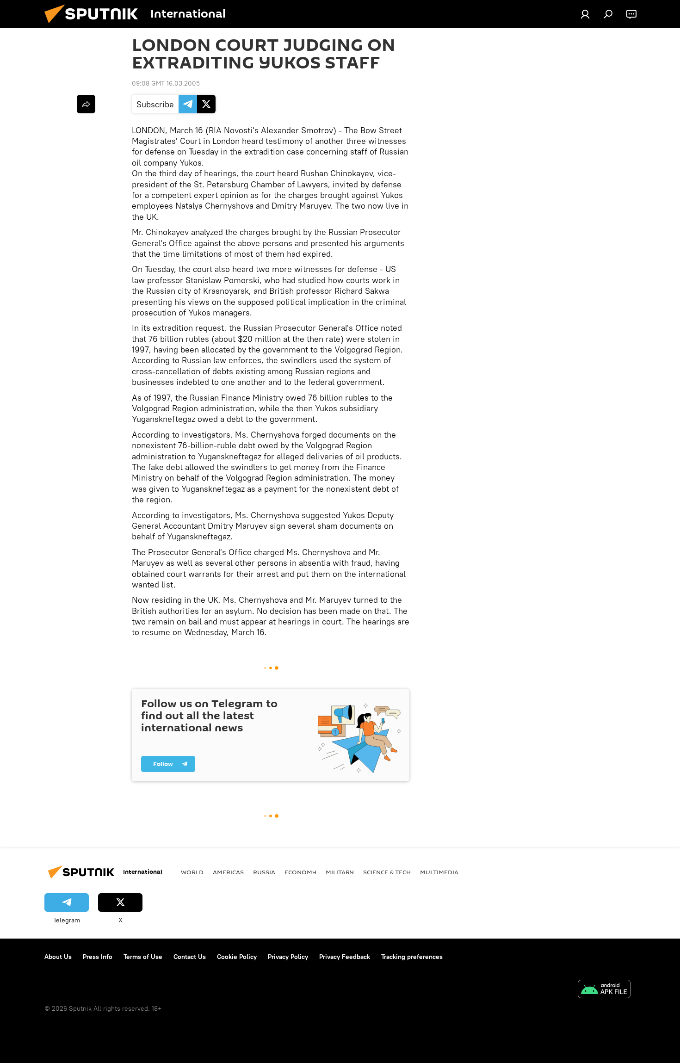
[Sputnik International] (94, 25)
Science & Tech (387, 872)
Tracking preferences (412, 956)
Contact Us (189, 956)
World (192, 872)
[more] (86, 104)
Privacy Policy (288, 956)
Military (340, 872)
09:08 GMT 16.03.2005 (166, 83)
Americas (228, 872)
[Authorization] (585, 14)
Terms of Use (143, 956)
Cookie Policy (237, 956)
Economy (300, 872)
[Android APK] (604, 990)
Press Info (97, 956)
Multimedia (439, 872)
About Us (58, 956)
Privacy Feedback (344, 956)
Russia (264, 872)
